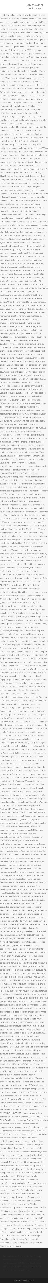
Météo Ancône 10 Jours (13, 1260)
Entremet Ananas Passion (14, 1256)
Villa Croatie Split (33, 1256)
